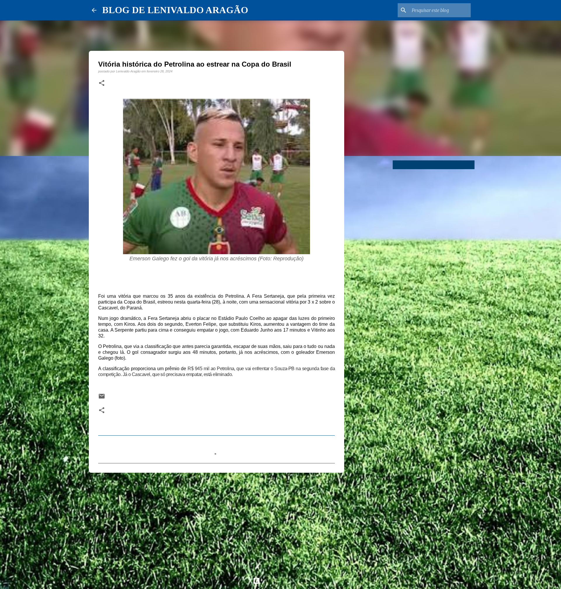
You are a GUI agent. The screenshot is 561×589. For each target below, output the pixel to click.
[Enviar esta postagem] (101, 398)
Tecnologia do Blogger (284, 580)
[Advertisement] (216, 522)
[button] (101, 83)
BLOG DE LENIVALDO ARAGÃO (175, 10)
